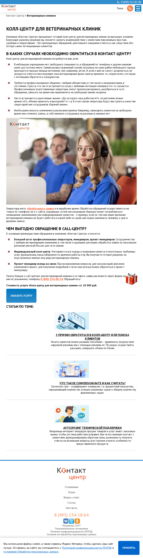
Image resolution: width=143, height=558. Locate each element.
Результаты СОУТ (71, 525)
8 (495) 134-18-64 (71, 515)
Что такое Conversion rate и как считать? (92, 383)
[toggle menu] (138, 8)
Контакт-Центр (15, 15)
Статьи (71, 502)
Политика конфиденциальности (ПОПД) (71, 531)
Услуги (71, 492)
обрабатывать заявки (40, 208)
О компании (71, 487)
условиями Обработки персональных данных (30, 551)
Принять (128, 547)
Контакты (71, 508)
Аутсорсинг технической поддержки (92, 428)
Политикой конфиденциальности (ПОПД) (87, 547)
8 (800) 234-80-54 (51, 279)
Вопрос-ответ (72, 497)
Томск (120, 8)
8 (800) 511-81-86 (131, 2)
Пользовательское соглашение (71, 528)
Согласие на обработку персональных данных (71, 534)
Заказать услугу (21, 295)
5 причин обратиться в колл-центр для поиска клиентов (92, 337)
